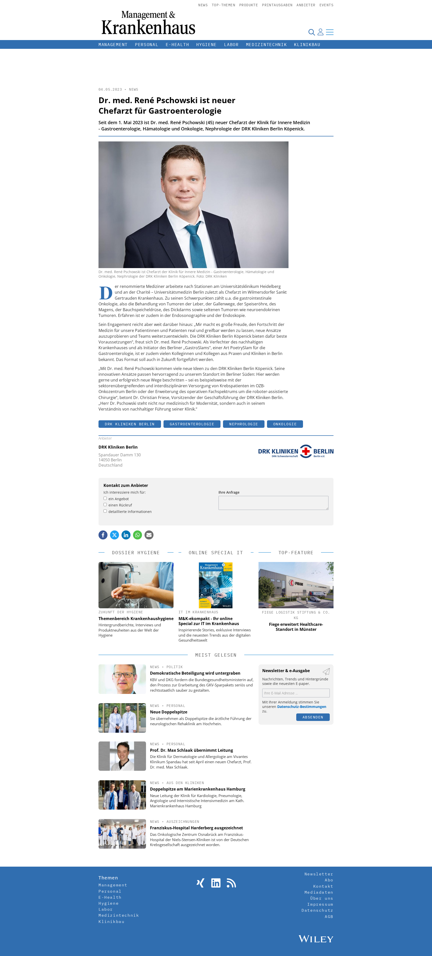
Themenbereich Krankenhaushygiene (136, 618)
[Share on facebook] (103, 534)
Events (327, 5)
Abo (329, 879)
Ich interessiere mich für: (125, 492)
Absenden (313, 717)
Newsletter (319, 873)
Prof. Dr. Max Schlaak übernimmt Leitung (191, 750)
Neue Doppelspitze (168, 712)
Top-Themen (223, 5)
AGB (329, 916)
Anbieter (305, 5)
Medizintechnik (266, 44)
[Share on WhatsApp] (137, 534)
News (203, 5)
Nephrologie (243, 424)
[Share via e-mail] (149, 534)
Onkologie (285, 424)
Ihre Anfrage (229, 492)
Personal (146, 44)
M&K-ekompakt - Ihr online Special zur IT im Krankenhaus (208, 621)
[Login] (321, 32)
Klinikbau (307, 44)
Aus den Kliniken (185, 783)
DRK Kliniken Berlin (130, 424)
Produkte (248, 5)
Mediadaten (319, 892)
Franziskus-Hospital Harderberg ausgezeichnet (196, 828)
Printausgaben (277, 5)
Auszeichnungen (183, 821)
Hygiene (206, 44)
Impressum (320, 904)
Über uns (322, 898)
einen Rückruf (120, 505)
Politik (174, 667)
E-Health (177, 44)
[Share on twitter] (114, 534)
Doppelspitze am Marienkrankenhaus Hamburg (197, 789)
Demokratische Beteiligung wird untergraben (195, 673)
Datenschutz (318, 910)
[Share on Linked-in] (126, 534)
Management (113, 44)
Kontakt (323, 886)
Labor (231, 44)
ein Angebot (118, 498)
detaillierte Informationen (130, 511)
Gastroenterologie (192, 424)
